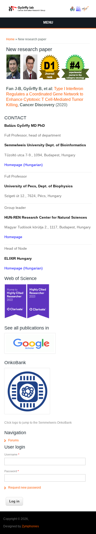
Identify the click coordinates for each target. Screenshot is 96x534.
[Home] (48, 10)
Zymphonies (30, 526)
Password (11, 471)
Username (11, 454)
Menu (48, 22)
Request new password (24, 487)
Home (10, 39)
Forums (13, 440)
